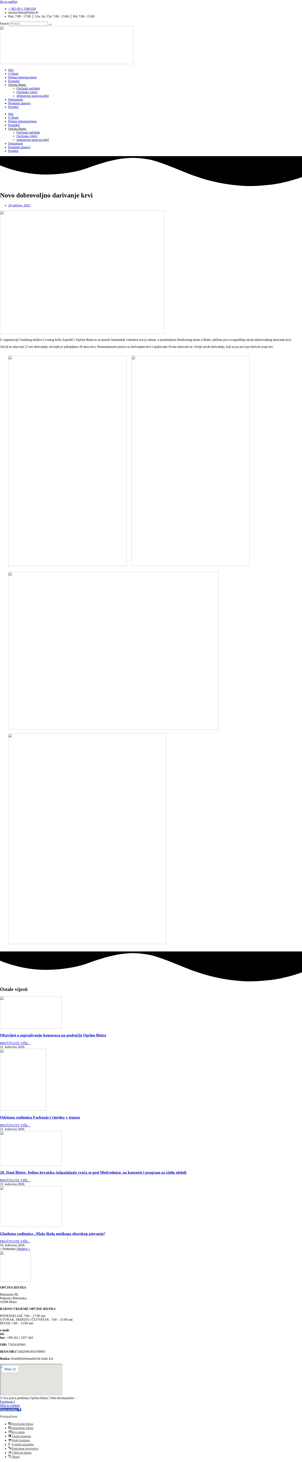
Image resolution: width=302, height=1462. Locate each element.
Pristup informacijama (22, 77)
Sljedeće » (23, 1249)
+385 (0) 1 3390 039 (18, 1334)
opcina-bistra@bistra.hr (25, 1330)
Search (4, 23)
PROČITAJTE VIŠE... (15, 1043)
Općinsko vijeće (26, 92)
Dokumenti (15, 99)
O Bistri (13, 73)
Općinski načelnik (28, 88)
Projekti (13, 107)
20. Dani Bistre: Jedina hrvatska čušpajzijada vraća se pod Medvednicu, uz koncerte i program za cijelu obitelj (93, 1172)
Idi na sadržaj (8, 1)
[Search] (50, 24)
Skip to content (10, 1405)
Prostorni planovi (19, 103)
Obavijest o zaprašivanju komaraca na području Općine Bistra (53, 1035)
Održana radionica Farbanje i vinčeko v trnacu (40, 1117)
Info (11, 70)
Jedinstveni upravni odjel (32, 96)
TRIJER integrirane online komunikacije (105, 1398)
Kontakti (14, 81)
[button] (10, 1409)
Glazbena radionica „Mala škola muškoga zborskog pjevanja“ (53, 1233)
